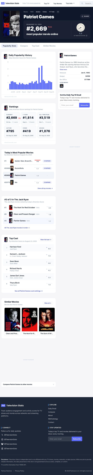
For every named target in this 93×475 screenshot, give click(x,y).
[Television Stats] (10, 3)
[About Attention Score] (86, 35)
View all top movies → (45, 188)
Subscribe (84, 105)
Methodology (53, 419)
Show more (63, 69)
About (50, 415)
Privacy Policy (19, 471)
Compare (51, 412)
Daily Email (52, 409)
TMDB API (22, 465)
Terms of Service (6, 471)
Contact (51, 422)
